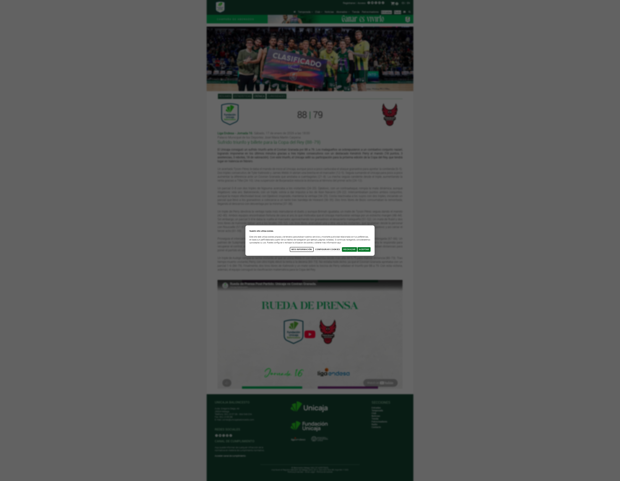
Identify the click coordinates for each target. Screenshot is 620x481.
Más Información (301, 249)
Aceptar (364, 249)
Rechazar (349, 249)
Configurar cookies (327, 249)
